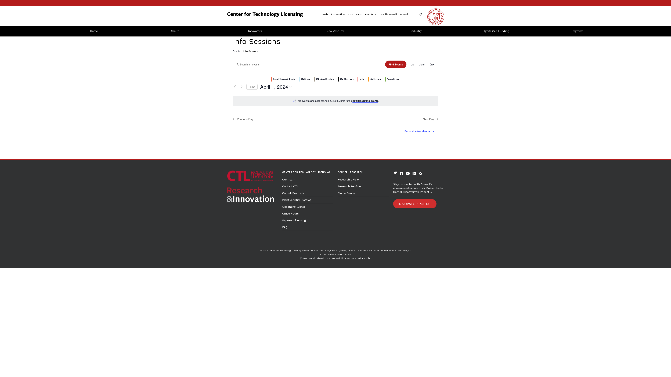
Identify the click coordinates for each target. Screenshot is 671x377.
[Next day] (242, 87)
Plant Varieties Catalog (296, 200)
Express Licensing (294, 220)
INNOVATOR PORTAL (415, 204)
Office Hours (290, 213)
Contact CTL (290, 186)
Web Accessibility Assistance (341, 258)
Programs (577, 31)
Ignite (362, 79)
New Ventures (335, 31)
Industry (415, 31)
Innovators (255, 31)
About (175, 31)
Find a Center (346, 193)
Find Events (396, 64)
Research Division (349, 179)
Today (252, 86)
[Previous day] (235, 87)
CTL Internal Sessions (325, 79)
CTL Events (305, 79)
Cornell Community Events (284, 79)
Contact (347, 254)
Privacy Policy (364, 258)
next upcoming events (365, 100)
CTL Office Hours (347, 79)
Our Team (288, 179)
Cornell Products (293, 193)
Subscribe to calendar (418, 131)
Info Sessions (375, 79)
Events (236, 51)
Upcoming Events (293, 206)
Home (94, 31)
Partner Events (393, 79)
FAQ (284, 227)
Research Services (349, 186)
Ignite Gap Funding (496, 31)
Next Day (428, 119)
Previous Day (245, 119)
